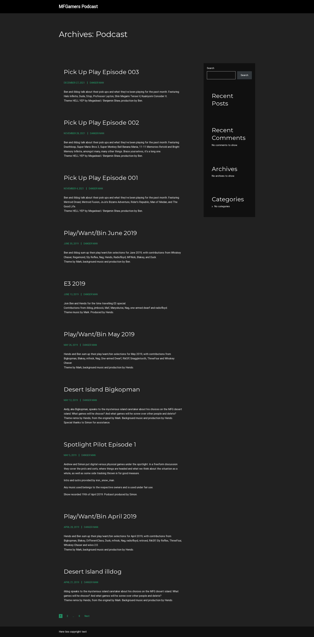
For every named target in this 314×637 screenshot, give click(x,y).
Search (210, 68)
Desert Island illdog (93, 571)
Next (87, 616)
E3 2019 (74, 283)
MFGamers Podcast (78, 6)
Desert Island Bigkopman (102, 389)
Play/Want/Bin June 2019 (100, 233)
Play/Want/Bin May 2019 (99, 334)
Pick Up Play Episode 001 (101, 177)
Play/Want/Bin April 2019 (100, 516)
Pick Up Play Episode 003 (101, 72)
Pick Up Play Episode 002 (101, 122)
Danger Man (97, 82)
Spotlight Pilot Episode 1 (100, 444)
